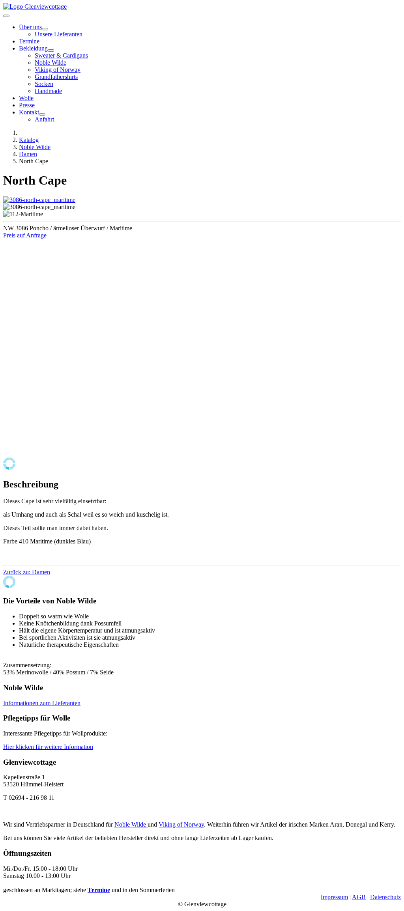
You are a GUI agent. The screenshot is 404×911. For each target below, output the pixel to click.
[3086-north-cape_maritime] (39, 199)
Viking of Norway (57, 69)
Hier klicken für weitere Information (48, 746)
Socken (44, 83)
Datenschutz (385, 897)
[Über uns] (45, 29)
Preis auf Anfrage (25, 235)
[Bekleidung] (51, 50)
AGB (359, 897)
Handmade (48, 91)
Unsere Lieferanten (58, 34)
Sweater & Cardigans (61, 55)
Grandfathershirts (56, 76)
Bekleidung (33, 48)
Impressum (334, 897)
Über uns (30, 27)
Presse (27, 105)
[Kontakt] (42, 114)
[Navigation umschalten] (6, 16)
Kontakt (29, 112)
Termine (29, 41)
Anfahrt (44, 119)
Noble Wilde (50, 62)
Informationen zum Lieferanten (41, 703)
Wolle (26, 98)
